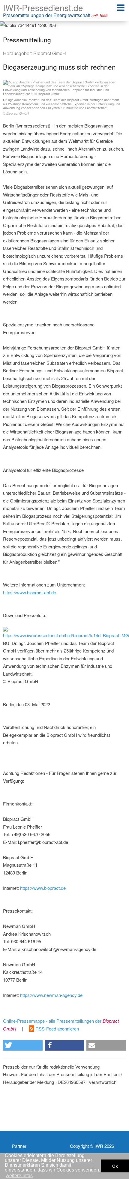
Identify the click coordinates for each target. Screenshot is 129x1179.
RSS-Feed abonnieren (56, 1028)
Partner (19, 1146)
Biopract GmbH (49, 53)
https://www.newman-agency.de (51, 995)
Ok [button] (115, 1166)
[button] (23, 1045)
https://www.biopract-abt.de (29, 592)
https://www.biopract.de (43, 888)
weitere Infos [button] (19, 1175)
